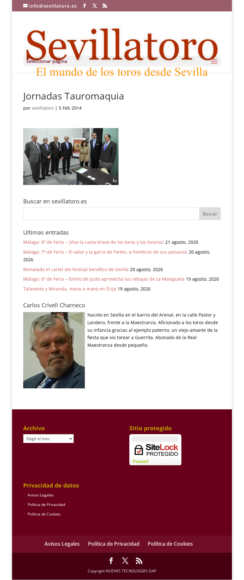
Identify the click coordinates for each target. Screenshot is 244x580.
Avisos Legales (41, 495)
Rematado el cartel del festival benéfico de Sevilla (76, 269)
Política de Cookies (44, 514)
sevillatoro (43, 108)
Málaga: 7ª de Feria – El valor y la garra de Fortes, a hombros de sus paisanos (105, 252)
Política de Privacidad (46, 504)
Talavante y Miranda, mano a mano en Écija (69, 289)
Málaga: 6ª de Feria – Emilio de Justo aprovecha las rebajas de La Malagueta (104, 279)
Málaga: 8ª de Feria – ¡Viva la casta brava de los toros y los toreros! (93, 242)
